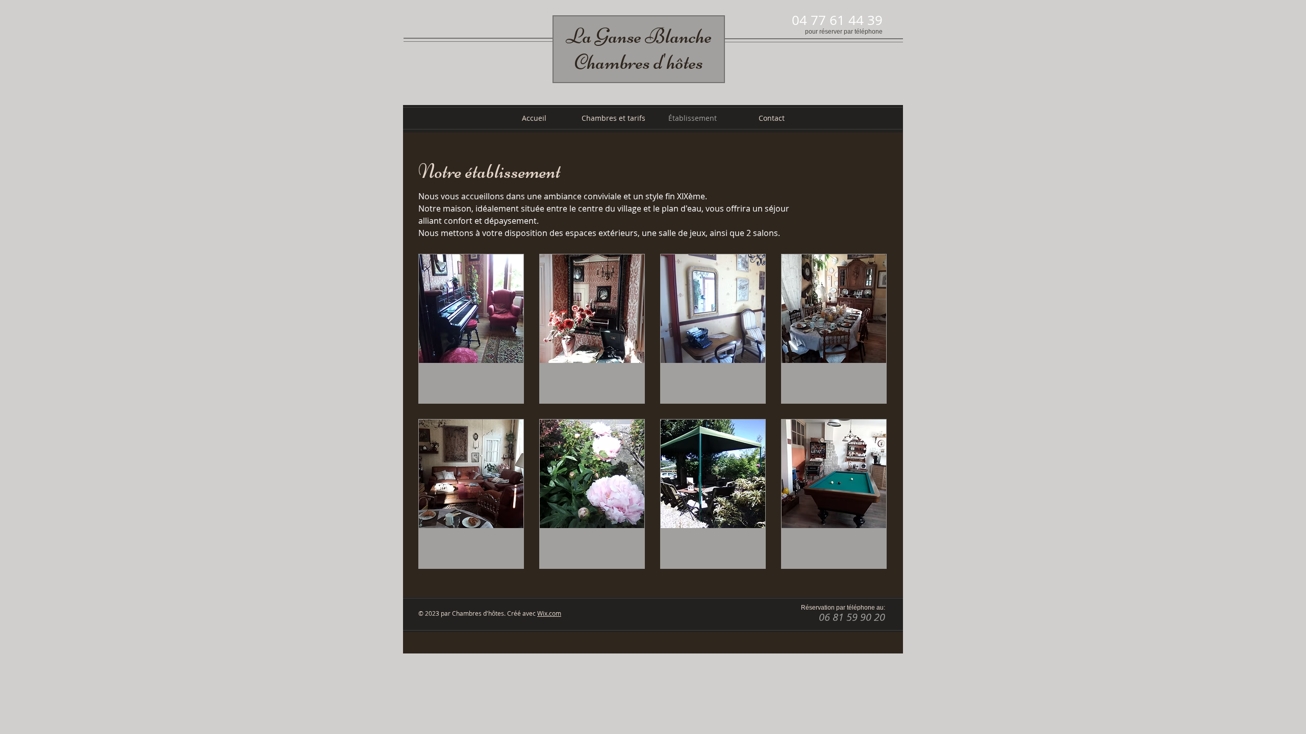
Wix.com (549, 613)
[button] (471, 329)
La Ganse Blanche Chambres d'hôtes (639, 49)
